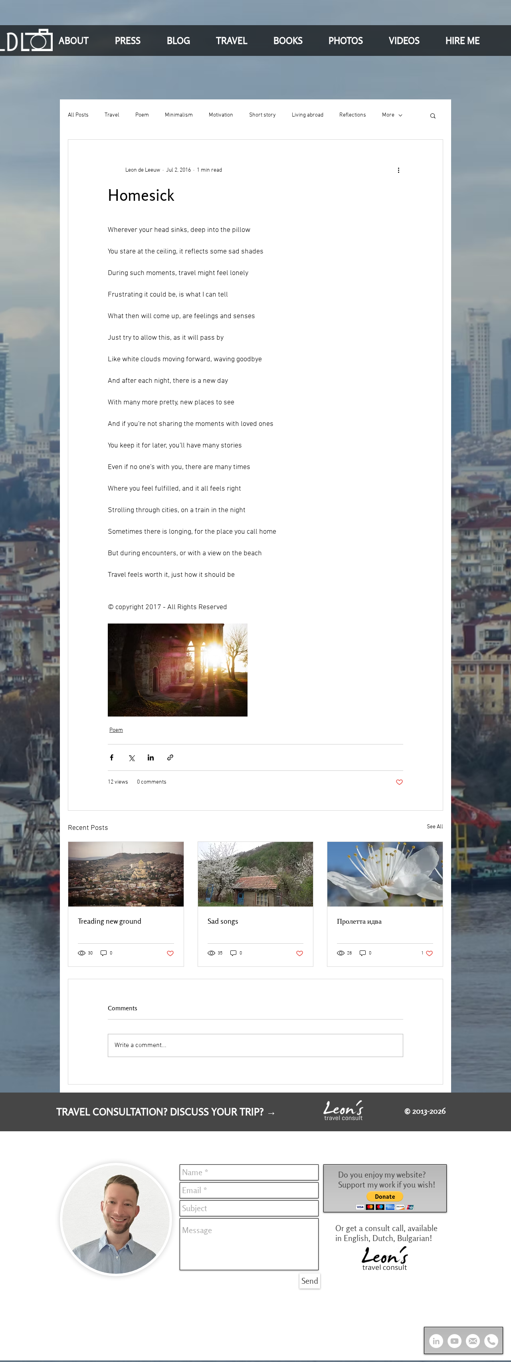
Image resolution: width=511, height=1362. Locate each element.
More (388, 115)
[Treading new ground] (126, 874)
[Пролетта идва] (385, 874)
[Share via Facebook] (111, 757)
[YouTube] (454, 1341)
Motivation (221, 115)
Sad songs (223, 921)
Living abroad (307, 115)
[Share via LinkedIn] (150, 757)
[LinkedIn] (436, 1341)
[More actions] (398, 170)
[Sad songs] (255, 874)
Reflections (352, 115)
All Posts (78, 115)
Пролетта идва (359, 921)
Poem (142, 115)
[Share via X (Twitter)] (131, 757)
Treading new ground (109, 921)
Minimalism (179, 115)
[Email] (473, 1341)
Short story (262, 115)
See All (435, 827)
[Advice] (491, 1341)
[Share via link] (170, 757)
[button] (81, 40)
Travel (112, 115)
